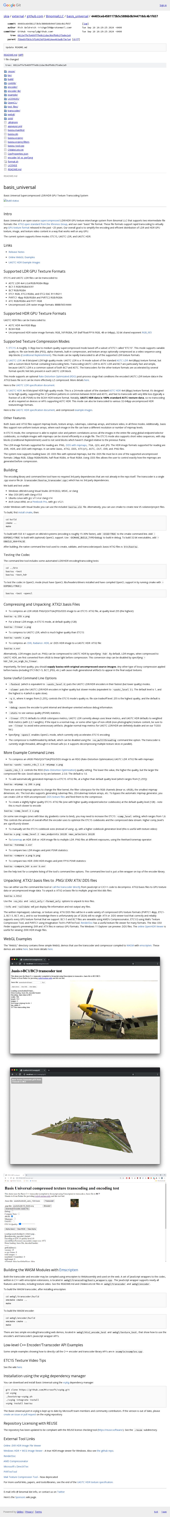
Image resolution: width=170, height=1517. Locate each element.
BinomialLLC (55, 16)
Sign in (163, 5)
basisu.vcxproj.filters (18, 141)
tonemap (17, 839)
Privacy (29, 1511)
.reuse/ (11, 71)
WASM (130, 945)
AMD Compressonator (16, 1461)
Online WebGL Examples (22, 257)
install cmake (25, 512)
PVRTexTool (10, 1471)
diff (76, 39)
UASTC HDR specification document (35, 410)
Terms (38, 1511)
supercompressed (50, 220)
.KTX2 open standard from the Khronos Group (42, 224)
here (86, 380)
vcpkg (66, 1382)
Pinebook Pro (39, 501)
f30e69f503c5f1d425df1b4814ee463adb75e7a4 (44, 39)
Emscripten (68, 1270)
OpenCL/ (12, 102)
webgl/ (11, 114)
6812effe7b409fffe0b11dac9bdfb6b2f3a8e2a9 (44, 35)
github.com (35, 16)
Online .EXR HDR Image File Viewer (22, 1445)
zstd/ (10, 118)
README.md (10, 54)
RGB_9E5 (147, 332)
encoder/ (12, 87)
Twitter (61, 1491)
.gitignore (13, 122)
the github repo (105, 1450)
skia (6, 16)
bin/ (10, 75)
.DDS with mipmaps (76, 445)
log (85, 23)
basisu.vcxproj (15, 137)
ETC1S (12, 348)
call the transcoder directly (66, 887)
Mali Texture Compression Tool (21, 1477)
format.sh (13, 161)
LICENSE (12, 165)
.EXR (29, 643)
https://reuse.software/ (110, 1429)
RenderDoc (87, 922)
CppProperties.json (18, 153)
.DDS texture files (55, 796)
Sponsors (20, 1497)
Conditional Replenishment (36, 355)
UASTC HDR (15, 390)
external (18, 16)
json (164, 1511)
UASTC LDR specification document (35, 385)
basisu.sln (13, 134)
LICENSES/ (13, 98)
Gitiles (20, 1511)
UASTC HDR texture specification (95, 1482)
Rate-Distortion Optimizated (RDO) (57, 376)
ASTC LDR (122, 360)
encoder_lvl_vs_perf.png (20, 157)
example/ (13, 94)
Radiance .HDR (41, 643)
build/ (11, 79)
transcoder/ (14, 110)
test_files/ (13, 106)
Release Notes (16, 251)
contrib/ (12, 83)
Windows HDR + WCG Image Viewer (23, 1450)
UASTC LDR (15, 360)
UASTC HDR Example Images (24, 262)
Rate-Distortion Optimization (59, 770)
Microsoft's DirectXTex (16, 1466)
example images (83, 410)
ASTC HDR (115, 390)
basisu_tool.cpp (16, 145)
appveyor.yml (15, 126)
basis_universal (77, 16)
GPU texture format (18, 227)
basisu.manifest (16, 130)
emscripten (146, 945)
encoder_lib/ (14, 91)
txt (156, 1511)
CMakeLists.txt (16, 149)
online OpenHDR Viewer (151, 926)
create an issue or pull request (20, 1414)
